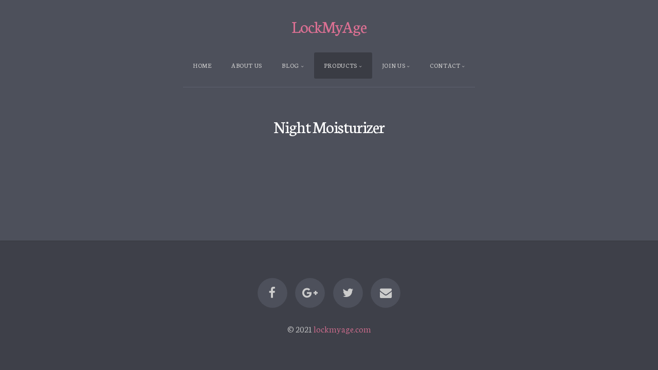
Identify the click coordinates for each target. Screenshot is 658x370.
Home (202, 65)
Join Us (393, 65)
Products (340, 65)
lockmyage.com (342, 329)
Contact (445, 65)
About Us (246, 65)
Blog (290, 65)
